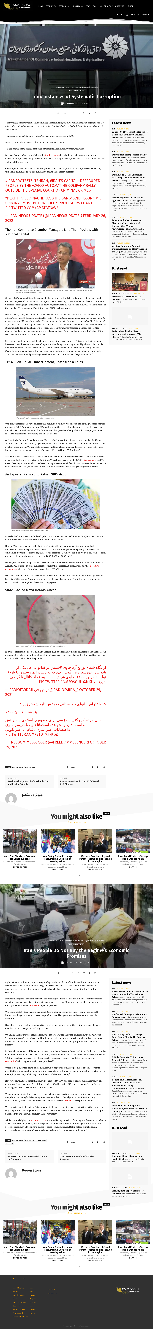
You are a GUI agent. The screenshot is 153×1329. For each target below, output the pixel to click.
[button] (126, 15)
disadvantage (89, 460)
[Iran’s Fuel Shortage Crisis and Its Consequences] (20, 841)
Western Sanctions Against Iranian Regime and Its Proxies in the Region (129, 249)
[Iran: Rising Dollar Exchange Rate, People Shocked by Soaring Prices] (58, 841)
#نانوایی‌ (38, 667)
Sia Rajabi (133, 867)
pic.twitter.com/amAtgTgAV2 (31, 207)
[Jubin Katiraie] (62, 103)
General (115, 195)
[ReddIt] (95, 113)
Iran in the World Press (122, 294)
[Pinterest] (84, 113)
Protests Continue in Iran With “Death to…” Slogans (79, 782)
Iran (113, 129)
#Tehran (40, 180)
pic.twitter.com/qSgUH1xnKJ (65, 681)
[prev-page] (73, 875)
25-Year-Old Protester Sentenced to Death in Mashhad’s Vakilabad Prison (130, 135)
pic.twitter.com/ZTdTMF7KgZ (31, 734)
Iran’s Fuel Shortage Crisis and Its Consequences (19, 857)
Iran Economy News (62, 87)
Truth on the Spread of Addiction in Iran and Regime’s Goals (28, 782)
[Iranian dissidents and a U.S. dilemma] (130, 282)
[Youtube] (24, 1278)
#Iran (55, 180)
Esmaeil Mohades (20, 867)
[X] (121, 15)
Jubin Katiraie (72, 103)
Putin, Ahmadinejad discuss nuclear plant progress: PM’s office (126, 334)
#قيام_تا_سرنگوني (20, 729)
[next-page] (78, 875)
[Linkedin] (89, 113)
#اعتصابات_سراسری (53, 729)
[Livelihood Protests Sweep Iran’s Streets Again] (133, 841)
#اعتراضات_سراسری (22, 724)
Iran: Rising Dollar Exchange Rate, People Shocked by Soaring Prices (128, 178)
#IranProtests (18, 180)
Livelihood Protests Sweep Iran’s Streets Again (133, 857)
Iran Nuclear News (119, 328)
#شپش (56, 667)
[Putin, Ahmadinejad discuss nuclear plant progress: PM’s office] (130, 316)
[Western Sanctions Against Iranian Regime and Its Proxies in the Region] (95, 841)
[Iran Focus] (18, 6)
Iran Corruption (17, 767)
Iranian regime (52, 155)
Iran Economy (30, 767)
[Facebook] (118, 15)
